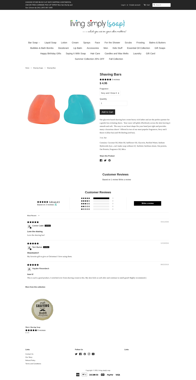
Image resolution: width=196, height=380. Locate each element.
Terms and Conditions (33, 364)
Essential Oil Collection (138, 48)
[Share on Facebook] (101, 161)
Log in (123, 5)
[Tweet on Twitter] (105, 161)
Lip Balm (77, 48)
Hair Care (95, 53)
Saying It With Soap (76, 53)
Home (27, 68)
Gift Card (150, 53)
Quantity (103, 99)
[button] (106, 79)
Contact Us (29, 354)
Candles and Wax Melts (117, 53)
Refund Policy (30, 360)
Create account (134, 5)
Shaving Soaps (38, 68)
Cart (148, 5)
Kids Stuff (117, 48)
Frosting (140, 42)
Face (97, 42)
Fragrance (104, 89)
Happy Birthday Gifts (50, 53)
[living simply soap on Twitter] (76, 354)
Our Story (28, 357)
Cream (75, 42)
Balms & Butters (157, 42)
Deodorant (63, 48)
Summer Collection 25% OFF (89, 59)
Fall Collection (116, 59)
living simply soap (104, 370)
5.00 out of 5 (54, 202)
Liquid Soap (50, 42)
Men (106, 48)
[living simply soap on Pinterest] (84, 354)
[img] (33, 222)
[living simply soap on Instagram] (89, 354)
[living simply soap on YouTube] (93, 354)
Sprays (86, 42)
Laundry (137, 53)
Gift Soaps (160, 48)
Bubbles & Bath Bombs (42, 48)
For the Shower (112, 42)
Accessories (93, 48)
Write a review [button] (148, 203)
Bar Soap (33, 42)
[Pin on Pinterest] (109, 161)
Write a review (125, 180)
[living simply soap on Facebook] (80, 354)
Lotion (64, 42)
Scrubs (128, 42)
